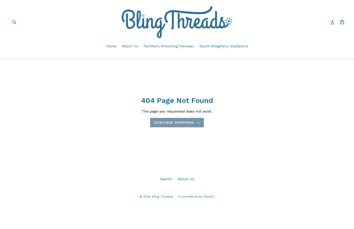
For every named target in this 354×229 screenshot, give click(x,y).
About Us (130, 46)
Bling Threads (162, 196)
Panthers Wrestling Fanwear (169, 46)
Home (111, 46)
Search (166, 179)
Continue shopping (174, 122)
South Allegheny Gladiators (223, 46)
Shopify (208, 196)
